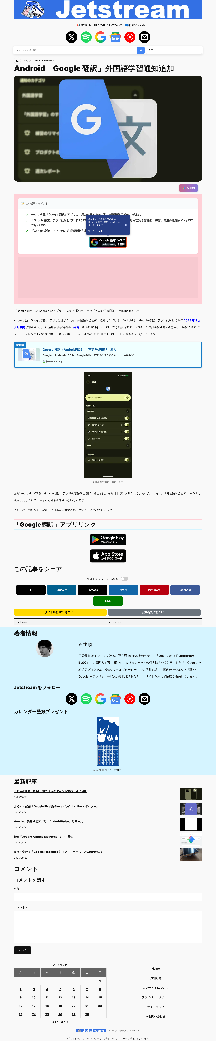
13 (73, 997)
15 (100, 997)
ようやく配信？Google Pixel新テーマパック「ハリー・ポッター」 (56, 806)
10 (34, 997)
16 (20, 1006)
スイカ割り (115, 769)
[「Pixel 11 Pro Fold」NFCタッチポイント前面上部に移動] (191, 795)
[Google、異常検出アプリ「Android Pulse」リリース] (191, 825)
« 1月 (55, 1022)
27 (73, 1014)
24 (34, 1014)
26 (60, 1014)
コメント (21, 907)
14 (87, 997)
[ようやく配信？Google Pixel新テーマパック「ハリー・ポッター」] (191, 810)
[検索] (141, 50)
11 (47, 997)
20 (74, 1006)
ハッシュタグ (116, 622)
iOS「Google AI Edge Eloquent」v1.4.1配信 (43, 836)
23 (20, 1014)
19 (60, 1006)
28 (87, 1014)
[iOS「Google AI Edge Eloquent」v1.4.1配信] (191, 840)
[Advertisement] (106, 277)
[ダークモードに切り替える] (17, 60)
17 (33, 1006)
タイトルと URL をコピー (60, 612)
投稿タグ (23, 622)
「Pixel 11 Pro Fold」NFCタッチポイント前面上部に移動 (50, 791)
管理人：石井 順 (106, 662)
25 (47, 1014)
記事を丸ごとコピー (154, 612)
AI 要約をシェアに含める (102, 579)
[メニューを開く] (72, 25)
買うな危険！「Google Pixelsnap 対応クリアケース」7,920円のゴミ (58, 851)
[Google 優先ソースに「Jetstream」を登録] (108, 246)
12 (60, 997)
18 (47, 1006)
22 (100, 1006)
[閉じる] (126, 225)
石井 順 (85, 644)
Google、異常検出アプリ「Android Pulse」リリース (48, 821)
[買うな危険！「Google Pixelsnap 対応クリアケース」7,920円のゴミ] (191, 855)
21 (87, 1006)
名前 (17, 889)
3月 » (64, 1022)
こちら (100, 231)
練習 (76, 327)
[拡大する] (128, 376)
